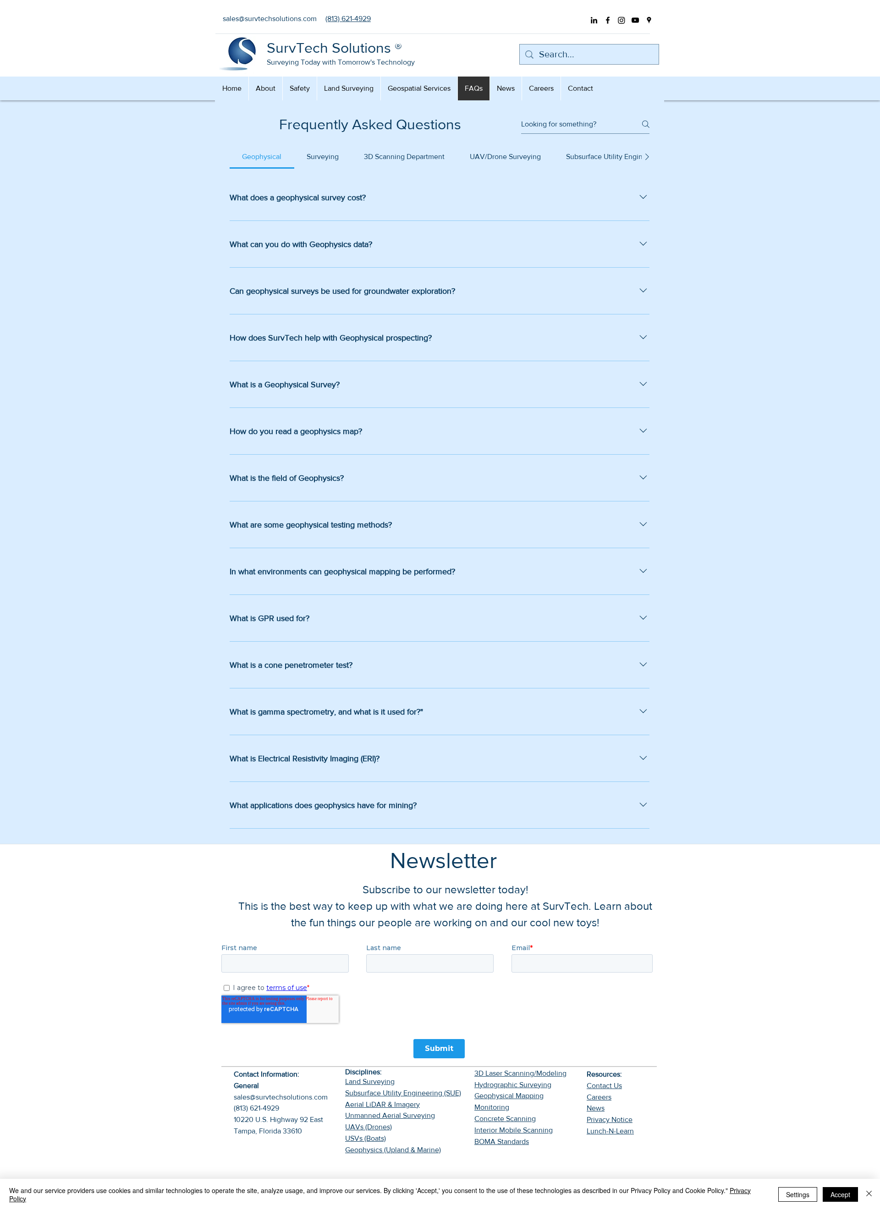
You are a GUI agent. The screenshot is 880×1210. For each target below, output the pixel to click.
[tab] (262, 157)
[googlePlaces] (649, 20)
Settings (797, 1194)
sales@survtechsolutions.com (281, 1097)
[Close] (869, 1194)
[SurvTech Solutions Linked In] (594, 20)
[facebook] (607, 20)
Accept (840, 1194)
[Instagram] (621, 20)
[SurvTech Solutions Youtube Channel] (635, 20)
